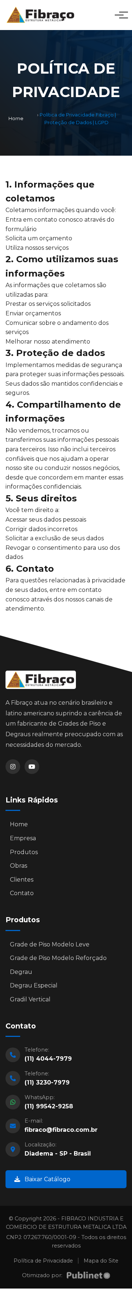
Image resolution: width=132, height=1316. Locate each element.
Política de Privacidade (43, 1260)
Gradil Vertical (30, 999)
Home (15, 118)
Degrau (21, 971)
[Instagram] (13, 766)
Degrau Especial (34, 985)
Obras (18, 865)
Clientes (21, 879)
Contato (22, 893)
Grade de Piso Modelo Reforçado (58, 957)
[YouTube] (32, 766)
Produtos (24, 852)
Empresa (23, 838)
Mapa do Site (101, 1260)
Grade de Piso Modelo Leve (49, 944)
